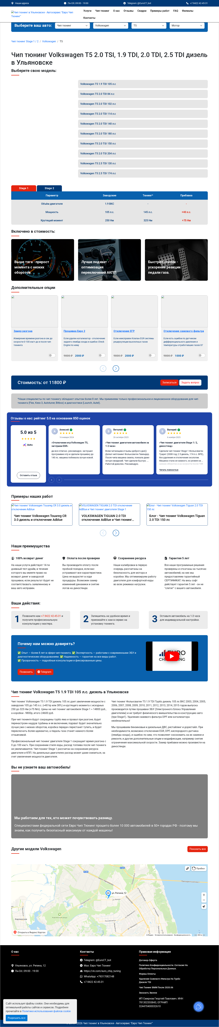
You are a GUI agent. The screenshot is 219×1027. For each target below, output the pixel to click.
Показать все (198, 849)
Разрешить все (16, 1018)
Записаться (169, 382)
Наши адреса (22, 3)
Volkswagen (49, 41)
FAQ (175, 10)
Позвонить (26, 671)
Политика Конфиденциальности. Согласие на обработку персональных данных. (163, 967)
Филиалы (187, 10)
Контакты (89, 17)
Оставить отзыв (28, 475)
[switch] (52, 355)
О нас (116, 10)
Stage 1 (23, 188)
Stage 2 (49, 188)
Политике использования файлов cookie (46, 1011)
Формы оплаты (147, 974)
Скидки (141, 10)
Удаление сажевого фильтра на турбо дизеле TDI (159, 980)
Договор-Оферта (148, 960)
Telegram (45, 671)
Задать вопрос (190, 382)
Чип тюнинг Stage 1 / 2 (24, 41)
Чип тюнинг (102, 10)
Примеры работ (159, 10)
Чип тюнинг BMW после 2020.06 (156, 987)
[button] (116, 368)
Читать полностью (168, 470)
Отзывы (129, 10)
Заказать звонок (148, 992)
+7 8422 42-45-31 (51, 616)
